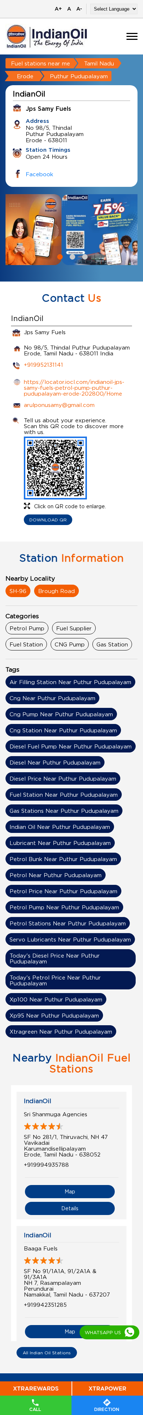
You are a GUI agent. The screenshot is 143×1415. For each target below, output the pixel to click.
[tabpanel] (72, 229)
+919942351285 (45, 1305)
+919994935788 (46, 1164)
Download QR (48, 519)
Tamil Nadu (99, 63)
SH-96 (18, 591)
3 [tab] (84, 256)
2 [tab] (71, 256)
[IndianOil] (47, 36)
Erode (25, 76)
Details (69, 1208)
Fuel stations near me (40, 63)
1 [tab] (59, 256)
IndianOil (37, 1101)
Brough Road (56, 591)
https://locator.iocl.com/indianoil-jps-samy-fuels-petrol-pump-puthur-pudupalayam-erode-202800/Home (74, 387)
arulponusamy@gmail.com (59, 405)
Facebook (39, 174)
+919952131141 (43, 364)
